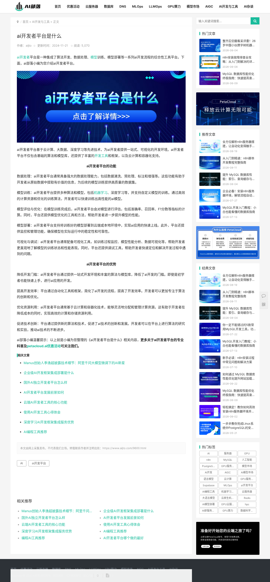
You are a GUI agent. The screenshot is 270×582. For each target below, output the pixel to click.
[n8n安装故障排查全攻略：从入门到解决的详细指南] (209, 58)
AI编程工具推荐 (35, 432)
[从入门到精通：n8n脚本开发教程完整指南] (209, 159)
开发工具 (101, 156)
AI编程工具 (208, 491)
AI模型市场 (247, 472)
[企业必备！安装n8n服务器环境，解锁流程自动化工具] (209, 191)
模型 (93, 57)
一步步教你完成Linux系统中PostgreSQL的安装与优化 (238, 427)
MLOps (137, 6)
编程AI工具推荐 (33, 538)
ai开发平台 (39, 463)
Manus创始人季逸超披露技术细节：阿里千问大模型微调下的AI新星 (74, 363)
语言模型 (209, 479)
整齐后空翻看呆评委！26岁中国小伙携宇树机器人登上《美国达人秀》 (239, 45)
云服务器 (91, 6)
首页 (58, 6)
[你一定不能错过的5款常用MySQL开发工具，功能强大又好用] (209, 325)
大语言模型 (208, 498)
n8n (208, 459)
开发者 (25, 57)
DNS (122, 6)
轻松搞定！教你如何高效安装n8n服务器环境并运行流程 (239, 411)
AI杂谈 (248, 6)
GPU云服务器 (229, 504)
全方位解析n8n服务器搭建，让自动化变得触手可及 (239, 146)
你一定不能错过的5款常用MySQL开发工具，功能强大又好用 (239, 329)
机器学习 (100, 193)
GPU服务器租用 (248, 479)
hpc (247, 504)
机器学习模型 (228, 491)
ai (18, 57)
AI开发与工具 (228, 6)
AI (21, 463)
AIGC (209, 6)
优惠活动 (73, 6)
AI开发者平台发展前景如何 (44, 392)
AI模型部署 (208, 504)
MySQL (227, 459)
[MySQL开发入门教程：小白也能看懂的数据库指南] (209, 208)
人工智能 (247, 459)
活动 (57, 346)
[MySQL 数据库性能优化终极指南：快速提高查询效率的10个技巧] (209, 74)
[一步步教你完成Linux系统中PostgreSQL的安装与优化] (209, 424)
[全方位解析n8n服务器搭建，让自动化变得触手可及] (209, 142)
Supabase (209, 485)
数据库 (108, 6)
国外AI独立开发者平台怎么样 (45, 383)
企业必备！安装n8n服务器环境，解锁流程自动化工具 (239, 195)
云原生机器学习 (229, 498)
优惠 (50, 346)
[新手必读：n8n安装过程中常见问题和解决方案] (209, 358)
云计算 (228, 479)
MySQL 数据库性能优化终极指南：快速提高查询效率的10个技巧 (239, 78)
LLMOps (155, 6)
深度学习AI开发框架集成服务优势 (49, 422)
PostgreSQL (209, 466)
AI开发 (208, 472)
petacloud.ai (37, 346)
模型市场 (193, 6)
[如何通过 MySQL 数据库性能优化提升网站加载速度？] (209, 375)
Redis (247, 498)
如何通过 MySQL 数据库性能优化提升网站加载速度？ (239, 378)
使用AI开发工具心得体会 (42, 412)
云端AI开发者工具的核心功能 (45, 402)
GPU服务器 (227, 466)
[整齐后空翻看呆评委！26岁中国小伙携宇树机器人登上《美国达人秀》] (209, 41)
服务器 (228, 453)
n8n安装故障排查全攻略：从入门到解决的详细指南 (239, 61)
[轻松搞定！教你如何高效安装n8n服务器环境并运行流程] (209, 407)
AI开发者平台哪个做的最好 (123, 538)
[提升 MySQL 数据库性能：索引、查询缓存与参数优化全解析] (209, 175)
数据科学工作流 (248, 510)
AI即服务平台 (209, 510)
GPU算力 (174, 6)
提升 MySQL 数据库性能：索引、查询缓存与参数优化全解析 (239, 179)
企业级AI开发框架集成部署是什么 (49, 373)
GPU (247, 453)
